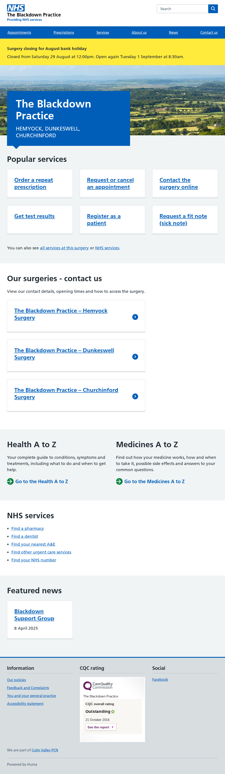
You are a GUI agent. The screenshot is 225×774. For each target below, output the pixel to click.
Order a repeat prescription (33, 183)
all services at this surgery (64, 247)
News (173, 32)
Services (102, 32)
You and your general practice (31, 696)
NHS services (107, 247)
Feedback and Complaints (28, 688)
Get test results (34, 216)
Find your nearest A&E (33, 544)
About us (139, 32)
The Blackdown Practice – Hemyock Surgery (60, 314)
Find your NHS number (33, 560)
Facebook (160, 679)
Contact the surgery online (179, 183)
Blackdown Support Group (34, 615)
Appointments (19, 32)
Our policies (16, 680)
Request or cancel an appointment (110, 183)
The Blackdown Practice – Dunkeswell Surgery (64, 354)
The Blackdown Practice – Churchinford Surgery (66, 393)
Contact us (209, 32)
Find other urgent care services (41, 552)
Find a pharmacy (27, 528)
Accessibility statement (25, 703)
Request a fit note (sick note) (183, 220)
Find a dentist (24, 536)
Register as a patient (104, 220)
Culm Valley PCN (45, 750)
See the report (98, 727)
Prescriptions (64, 32)
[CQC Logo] (98, 686)
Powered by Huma (22, 764)
